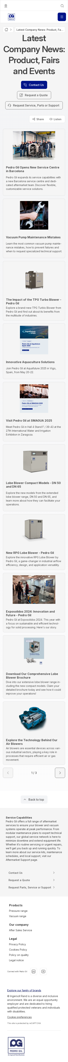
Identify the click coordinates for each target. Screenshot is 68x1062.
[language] (6, 6)
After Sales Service (20, 930)
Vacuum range (17, 916)
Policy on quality (19, 954)
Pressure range (18, 910)
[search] (62, 6)
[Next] (60, 773)
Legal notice (16, 960)
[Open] (62, 17)
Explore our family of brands (24, 990)
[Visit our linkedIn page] (33, 971)
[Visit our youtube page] (43, 971)
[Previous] (8, 773)
